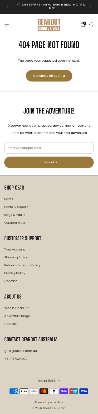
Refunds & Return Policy (22, 265)
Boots (8, 199)
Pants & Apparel (16, 207)
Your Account (14, 249)
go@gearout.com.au (20, 351)
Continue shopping (49, 76)
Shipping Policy (16, 257)
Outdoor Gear (15, 222)
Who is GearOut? (17, 308)
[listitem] (48, 7)
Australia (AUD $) (46, 380)
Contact (10, 281)
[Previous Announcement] (8, 7)
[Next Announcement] (90, 7)
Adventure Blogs (17, 316)
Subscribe (49, 162)
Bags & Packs (14, 214)
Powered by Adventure (49, 402)
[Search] (91, 24)
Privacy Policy (14, 273)
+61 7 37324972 (15, 358)
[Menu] (6, 24)
